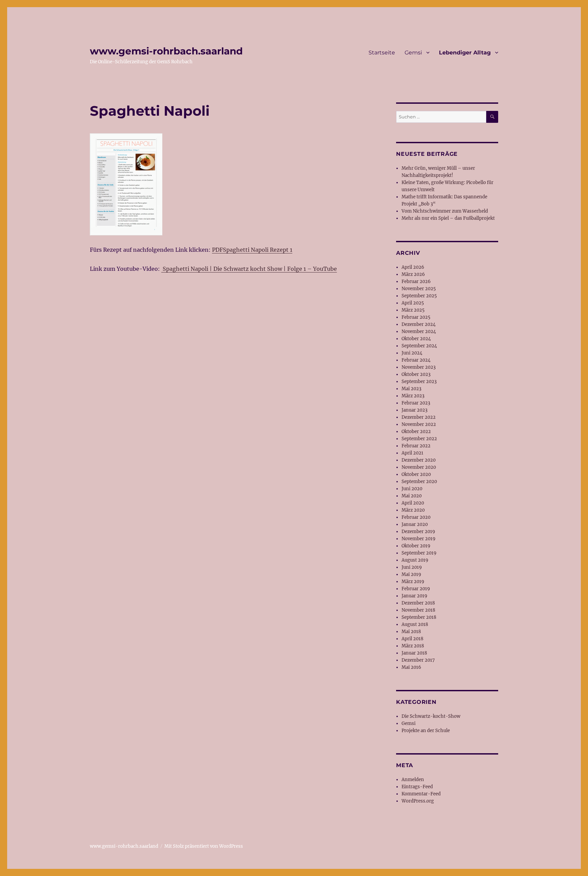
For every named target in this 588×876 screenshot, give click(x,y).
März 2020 (413, 510)
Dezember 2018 (418, 603)
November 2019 (419, 539)
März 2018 (413, 646)
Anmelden (413, 779)
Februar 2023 (416, 403)
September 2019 (419, 553)
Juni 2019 (412, 567)
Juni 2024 (412, 353)
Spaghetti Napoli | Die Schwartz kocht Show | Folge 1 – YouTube (249, 268)
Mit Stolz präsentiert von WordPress (203, 846)
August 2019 (415, 560)
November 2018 (418, 610)
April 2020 (413, 503)
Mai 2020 (412, 496)
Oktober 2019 (416, 546)
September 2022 (419, 439)
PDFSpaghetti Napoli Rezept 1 (252, 249)
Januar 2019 (414, 596)
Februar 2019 (416, 589)
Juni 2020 (412, 489)
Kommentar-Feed (421, 794)
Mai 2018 (411, 631)
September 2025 (419, 296)
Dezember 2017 (418, 660)
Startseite (382, 52)
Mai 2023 (411, 389)
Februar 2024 (416, 360)
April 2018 (412, 639)
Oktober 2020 (416, 474)
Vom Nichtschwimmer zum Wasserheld (445, 211)
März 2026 (413, 274)
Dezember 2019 (418, 531)
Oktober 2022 (416, 431)
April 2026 (413, 267)
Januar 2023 (414, 410)
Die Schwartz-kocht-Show (431, 716)
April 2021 (412, 453)
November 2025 (419, 289)
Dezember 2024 (419, 324)
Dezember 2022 (419, 417)
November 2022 (419, 424)
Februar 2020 (416, 517)
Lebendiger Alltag (465, 52)
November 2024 (419, 331)
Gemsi (413, 52)
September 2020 (419, 481)
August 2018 (415, 624)
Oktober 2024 (416, 339)
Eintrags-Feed (417, 787)
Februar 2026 (416, 281)
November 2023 (419, 367)
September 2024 (419, 346)
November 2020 (419, 467)
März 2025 (413, 310)
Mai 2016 (411, 667)
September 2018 (419, 617)
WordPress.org (418, 801)
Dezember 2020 (419, 460)
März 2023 (413, 396)
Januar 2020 (415, 524)
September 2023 (419, 381)
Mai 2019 (411, 574)
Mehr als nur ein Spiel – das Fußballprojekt (448, 218)
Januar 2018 (414, 653)
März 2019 (413, 581)
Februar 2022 (416, 446)
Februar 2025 (416, 317)
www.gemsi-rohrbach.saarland (166, 51)
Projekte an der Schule (426, 730)
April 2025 (413, 303)
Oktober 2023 (416, 374)
